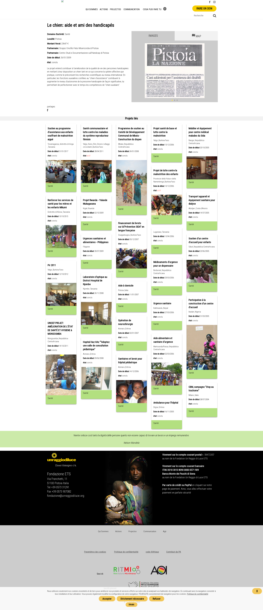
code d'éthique (152, 551)
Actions (104, 9)
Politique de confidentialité (126, 551)
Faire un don (204, 8)
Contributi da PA (173, 551)
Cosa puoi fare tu (152, 9)
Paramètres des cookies (95, 551)
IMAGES (153, 35)
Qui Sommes (92, 9)
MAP (198, 36)
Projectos (115, 9)
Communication (132, 9)
